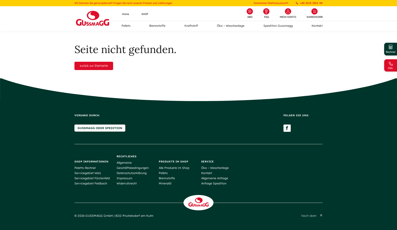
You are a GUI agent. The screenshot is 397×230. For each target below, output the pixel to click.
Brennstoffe (157, 26)
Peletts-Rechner (85, 168)
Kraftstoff (191, 26)
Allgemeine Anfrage (214, 178)
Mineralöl (165, 183)
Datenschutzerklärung (132, 173)
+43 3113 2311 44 (311, 3)
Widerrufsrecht (127, 183)
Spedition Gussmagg (278, 26)
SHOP (144, 14)
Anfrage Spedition (213, 183)
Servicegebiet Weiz (87, 173)
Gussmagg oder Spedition (100, 128)
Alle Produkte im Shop (174, 168)
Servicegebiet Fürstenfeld (92, 178)
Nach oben (309, 216)
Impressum (124, 178)
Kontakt (317, 26)
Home (125, 14)
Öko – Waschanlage (230, 26)
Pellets (126, 26)
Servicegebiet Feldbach (90, 183)
